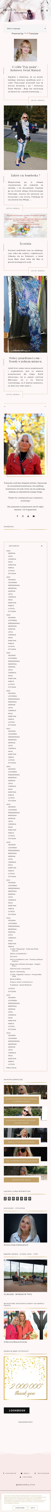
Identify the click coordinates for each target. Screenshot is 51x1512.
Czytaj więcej (38, 100)
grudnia (12, 580)
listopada (12, 582)
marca (11, 568)
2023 (8, 653)
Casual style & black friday (21, 1142)
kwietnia (12, 565)
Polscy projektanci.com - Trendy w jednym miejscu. (25, 359)
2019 (8, 804)
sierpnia (11, 553)
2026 (8, 551)
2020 (8, 766)
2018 (8, 842)
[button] (38, 6)
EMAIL (27, 1473)
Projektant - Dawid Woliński (21, 985)
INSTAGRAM (43, 1473)
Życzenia (25, 243)
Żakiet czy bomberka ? (25, 175)
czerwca (12, 559)
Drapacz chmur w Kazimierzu (21, 982)
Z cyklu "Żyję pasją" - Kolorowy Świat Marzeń (26, 68)
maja (10, 562)
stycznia (12, 573)
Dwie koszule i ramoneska (20, 969)
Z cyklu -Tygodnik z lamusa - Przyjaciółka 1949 (25, 975)
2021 (8, 729)
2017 (8, 880)
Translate (33, 34)
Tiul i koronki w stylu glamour (21, 1161)
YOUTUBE (27, 1477)
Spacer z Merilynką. (17, 972)
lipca (10, 556)
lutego (11, 571)
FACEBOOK (11, 1473)
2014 (8, 1033)
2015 (8, 995)
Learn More (20, 1508)
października (14, 585)
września (12, 588)
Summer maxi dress (21, 1180)
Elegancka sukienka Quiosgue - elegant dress (25, 965)
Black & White (15, 979)
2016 (8, 918)
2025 (8, 577)
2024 (8, 615)
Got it (33, 1508)
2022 (8, 691)
